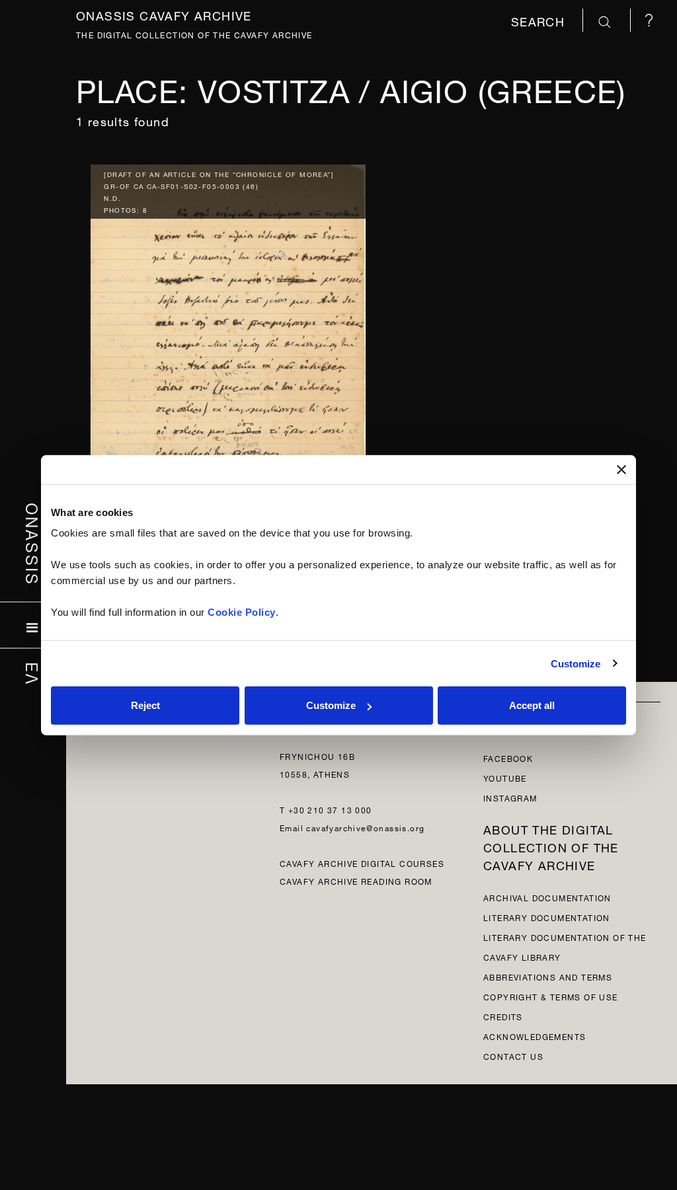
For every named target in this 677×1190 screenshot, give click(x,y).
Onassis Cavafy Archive (164, 14)
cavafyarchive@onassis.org (365, 827)
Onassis (33, 543)
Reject (145, 705)
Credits (503, 1015)
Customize (576, 663)
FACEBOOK (508, 757)
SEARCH (540, 20)
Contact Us (513, 1055)
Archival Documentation (547, 897)
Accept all (532, 705)
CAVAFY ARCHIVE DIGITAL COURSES (362, 862)
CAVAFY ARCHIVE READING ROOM (356, 880)
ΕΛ (33, 673)
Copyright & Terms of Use (550, 996)
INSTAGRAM (510, 797)
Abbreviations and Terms (547, 976)
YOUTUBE (505, 777)
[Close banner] (621, 469)
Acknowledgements (534, 1035)
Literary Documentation (546, 916)
